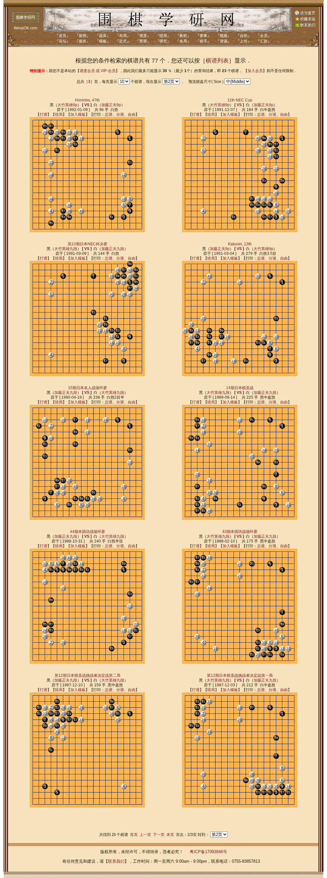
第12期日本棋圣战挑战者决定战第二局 (87, 675)
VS (86, 105)
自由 (131, 114)
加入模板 (78, 114)
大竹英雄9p (67, 105)
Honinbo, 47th (87, 100)
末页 (170, 834)
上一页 (145, 834)
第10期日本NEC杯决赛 (87, 244)
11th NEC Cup (239, 100)
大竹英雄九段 (65, 249)
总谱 (108, 114)
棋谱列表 (217, 60)
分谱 (120, 114)
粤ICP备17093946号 (208, 851)
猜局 (59, 114)
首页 (134, 834)
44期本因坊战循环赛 (87, 531)
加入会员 (255, 71)
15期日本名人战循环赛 (87, 388)
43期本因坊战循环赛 (239, 531)
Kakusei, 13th (240, 244)
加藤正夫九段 (112, 249)
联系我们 (116, 861)
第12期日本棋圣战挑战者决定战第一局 (240, 675)
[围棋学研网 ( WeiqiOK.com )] (305, 20)
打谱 (43, 114)
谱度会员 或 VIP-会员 (98, 71)
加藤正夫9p (111, 105)
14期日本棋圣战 (240, 388)
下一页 (158, 834)
